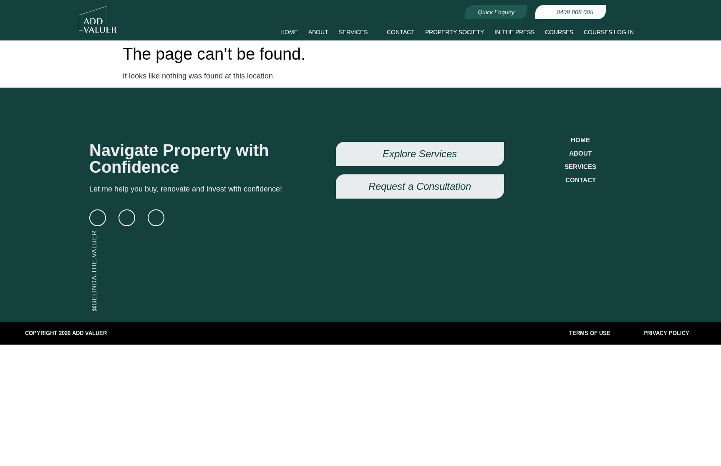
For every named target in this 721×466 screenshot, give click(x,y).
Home (580, 140)
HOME (289, 32)
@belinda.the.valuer (94, 271)
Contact (580, 180)
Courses (559, 32)
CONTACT (401, 32)
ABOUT (318, 32)
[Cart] (628, 15)
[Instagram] (126, 217)
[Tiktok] (156, 217)
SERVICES (353, 32)
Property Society (454, 32)
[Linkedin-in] (97, 217)
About (580, 153)
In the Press (514, 32)
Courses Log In (609, 32)
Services (580, 166)
